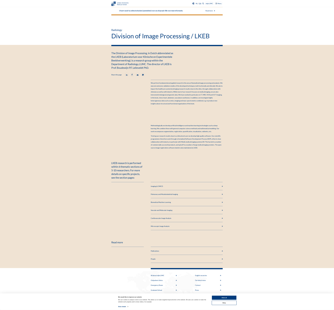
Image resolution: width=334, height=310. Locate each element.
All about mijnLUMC (157, 275)
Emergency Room (157, 285)
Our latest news (200, 280)
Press (197, 290)
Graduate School (156, 290)
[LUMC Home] (120, 4)
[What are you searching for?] (203, 3)
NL (197, 3)
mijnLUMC (209, 3)
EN (200, 3)
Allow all (224, 297)
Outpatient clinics (157, 280)
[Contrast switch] (193, 3)
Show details (122, 306)
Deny (224, 302)
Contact (198, 285)
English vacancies (201, 275)
